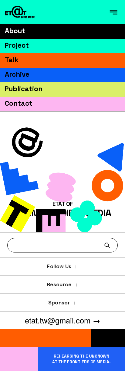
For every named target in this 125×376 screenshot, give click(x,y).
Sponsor (59, 302)
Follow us (59, 266)
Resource (59, 284)
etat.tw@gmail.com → (62, 320)
